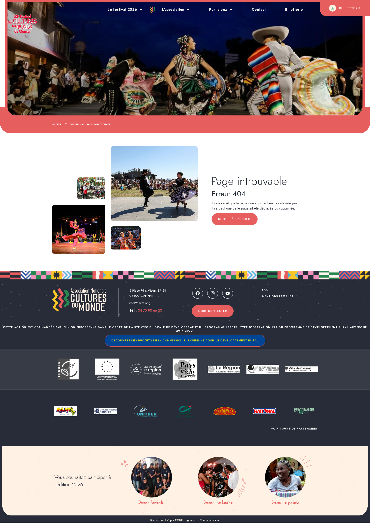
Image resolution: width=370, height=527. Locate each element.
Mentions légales (277, 296)
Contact (259, 9)
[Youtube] (227, 293)
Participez (218, 9)
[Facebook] (197, 293)
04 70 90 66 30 (150, 310)
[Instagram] (212, 293)
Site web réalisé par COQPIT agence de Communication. (185, 520)
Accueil (57, 124)
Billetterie (294, 9)
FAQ (265, 289)
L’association (173, 9)
